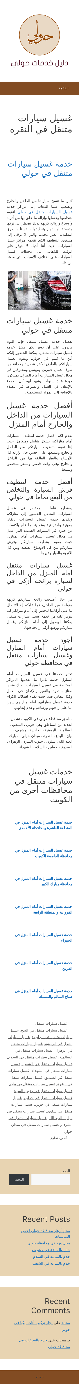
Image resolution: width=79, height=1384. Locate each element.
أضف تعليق (58, 1138)
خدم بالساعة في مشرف (51, 1250)
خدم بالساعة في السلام (51, 1256)
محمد (65, 1322)
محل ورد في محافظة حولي (48, 1243)
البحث (65, 1171)
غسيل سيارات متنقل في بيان (32, 1084)
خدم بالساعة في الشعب (51, 1263)
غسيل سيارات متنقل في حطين (48, 1098)
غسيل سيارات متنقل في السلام (32, 1057)
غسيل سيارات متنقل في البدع (44, 1030)
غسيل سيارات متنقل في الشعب (47, 1064)
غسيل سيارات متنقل (51, 1023)
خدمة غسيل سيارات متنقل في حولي (39, 168)
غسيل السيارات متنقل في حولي (45, 212)
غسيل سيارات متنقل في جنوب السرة (43, 1091)
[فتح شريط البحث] (6, 89)
